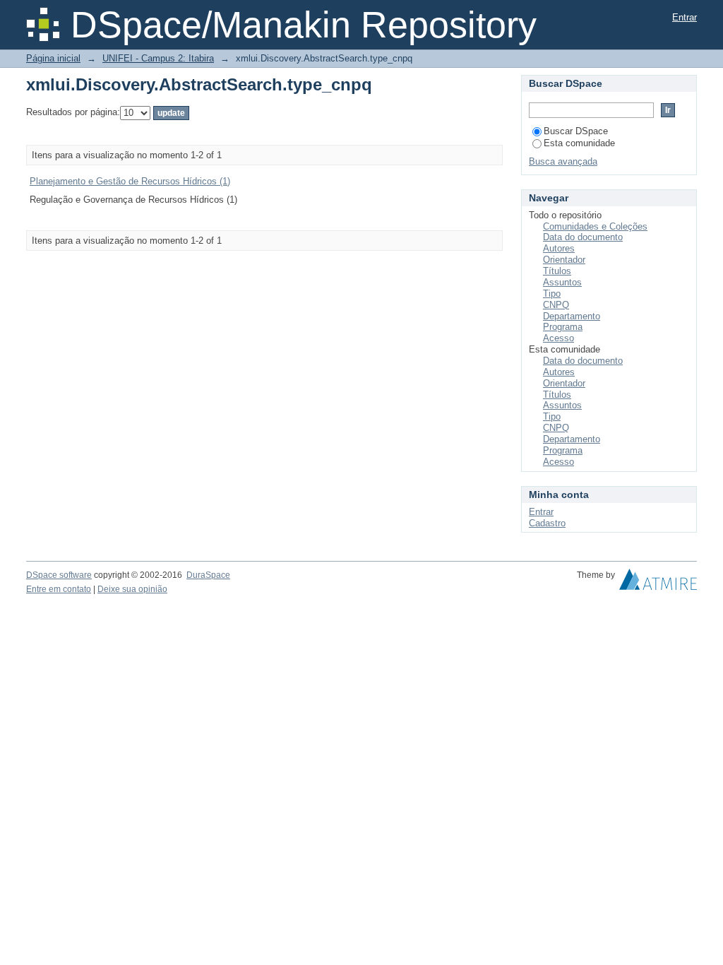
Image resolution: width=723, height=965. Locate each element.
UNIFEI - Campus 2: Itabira (158, 58)
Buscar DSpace (576, 131)
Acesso (558, 338)
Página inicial (53, 58)
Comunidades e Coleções (595, 226)
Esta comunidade (579, 143)
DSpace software (59, 575)
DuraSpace (208, 575)
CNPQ (556, 305)
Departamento (571, 316)
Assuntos (562, 282)
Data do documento (583, 237)
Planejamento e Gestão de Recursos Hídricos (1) (130, 181)
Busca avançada (563, 161)
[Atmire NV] (658, 583)
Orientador (564, 259)
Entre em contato (58, 589)
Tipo (552, 293)
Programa (562, 326)
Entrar (684, 17)
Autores (559, 248)
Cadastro (547, 523)
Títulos (557, 271)
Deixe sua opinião (132, 589)
